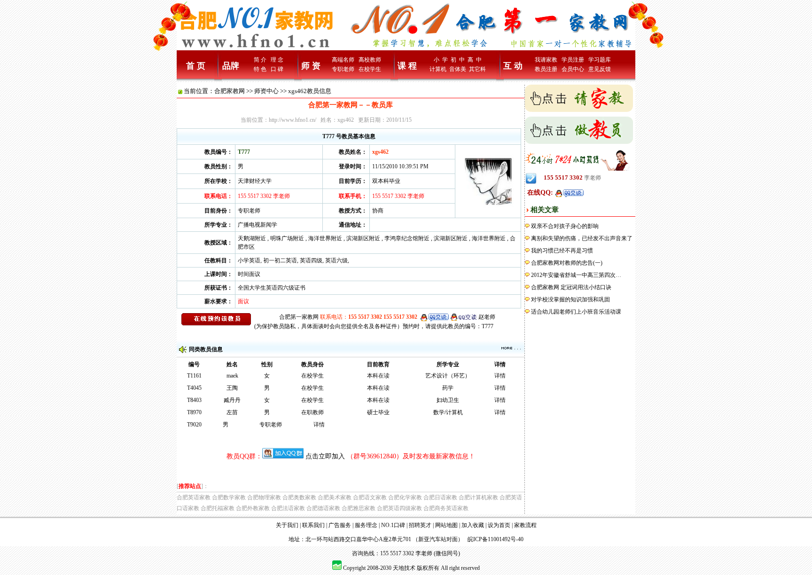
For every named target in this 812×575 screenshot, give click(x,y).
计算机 (437, 69)
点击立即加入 (325, 456)
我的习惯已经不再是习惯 (562, 250)
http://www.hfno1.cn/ (292, 120)
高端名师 (343, 59)
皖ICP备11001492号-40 (495, 539)
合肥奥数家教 (299, 497)
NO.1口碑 (393, 525)
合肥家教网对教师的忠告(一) (566, 263)
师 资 (310, 66)
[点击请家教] (579, 98)
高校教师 (370, 59)
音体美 (457, 69)
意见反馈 (599, 69)
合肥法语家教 (288, 508)
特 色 (260, 69)
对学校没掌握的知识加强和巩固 (570, 299)
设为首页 (499, 525)
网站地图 (446, 525)
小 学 (441, 59)
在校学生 (370, 69)
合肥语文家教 (370, 497)
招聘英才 (420, 525)
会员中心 (573, 69)
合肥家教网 (229, 91)
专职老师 (343, 69)
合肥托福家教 (217, 508)
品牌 (230, 66)
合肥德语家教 (323, 508)
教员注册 (546, 69)
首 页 (195, 66)
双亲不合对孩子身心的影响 (565, 226)
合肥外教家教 (253, 508)
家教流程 (525, 525)
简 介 (260, 59)
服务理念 (366, 525)
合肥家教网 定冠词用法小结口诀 (571, 287)
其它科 (477, 69)
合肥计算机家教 (478, 497)
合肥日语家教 (440, 497)
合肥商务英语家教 (445, 508)
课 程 (407, 66)
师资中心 (266, 91)
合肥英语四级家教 (399, 508)
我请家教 (546, 59)
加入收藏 (472, 525)
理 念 (277, 59)
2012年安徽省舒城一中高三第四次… (576, 275)
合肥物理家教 (264, 497)
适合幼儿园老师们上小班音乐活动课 (576, 311)
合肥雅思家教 (358, 508)
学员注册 (573, 59)
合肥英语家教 (194, 497)
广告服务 (339, 525)
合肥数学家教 (229, 497)
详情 (500, 375)
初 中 (458, 59)
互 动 (513, 66)
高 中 (475, 59)
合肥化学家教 (405, 497)
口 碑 (277, 69)
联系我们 (313, 525)
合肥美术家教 (334, 497)
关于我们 (287, 525)
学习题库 (599, 59)
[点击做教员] (579, 129)
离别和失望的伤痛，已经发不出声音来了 (581, 238)
